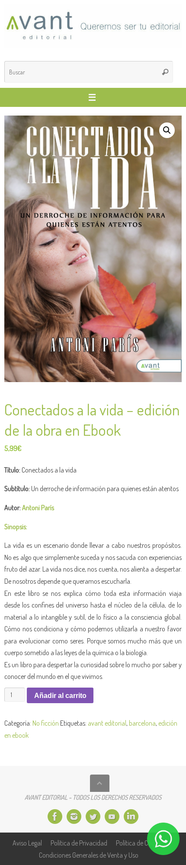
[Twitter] (93, 816)
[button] (167, 130)
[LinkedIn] (131, 816)
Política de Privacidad (79, 842)
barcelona (142, 722)
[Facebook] (55, 816)
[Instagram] (74, 816)
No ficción (45, 722)
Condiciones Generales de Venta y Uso (88, 854)
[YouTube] (112, 816)
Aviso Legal (27, 842)
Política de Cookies (140, 842)
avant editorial (107, 722)
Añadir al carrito (60, 695)
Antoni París (38, 507)
